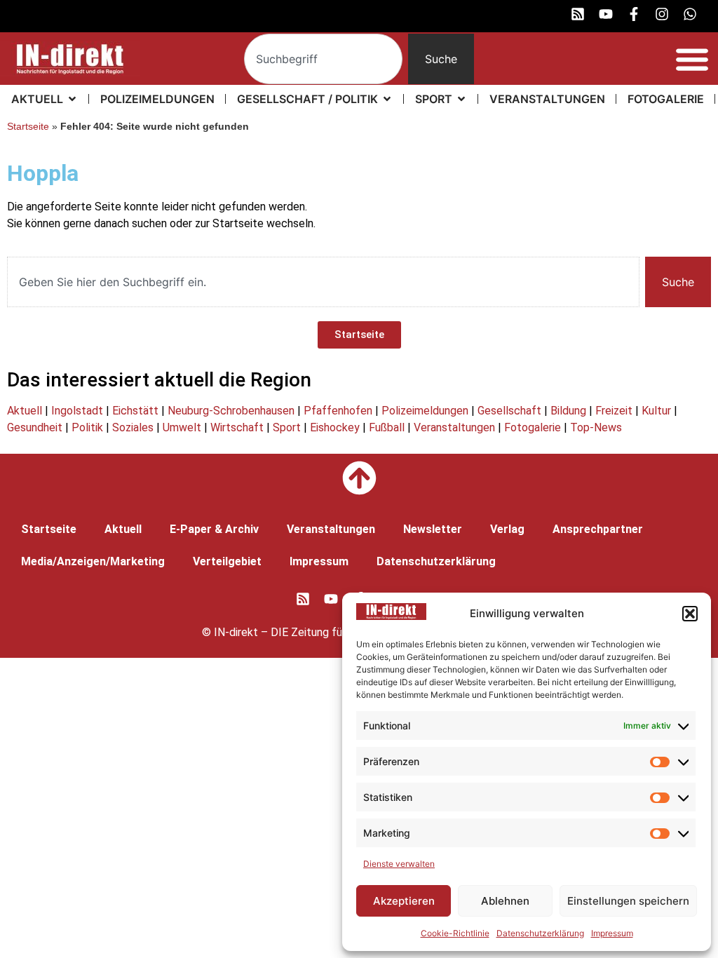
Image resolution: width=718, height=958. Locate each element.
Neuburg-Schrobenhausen (231, 410)
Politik (87, 427)
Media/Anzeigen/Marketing (93, 561)
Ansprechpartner (598, 529)
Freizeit (613, 410)
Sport (287, 427)
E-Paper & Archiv (214, 529)
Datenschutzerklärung (540, 933)
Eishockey (335, 427)
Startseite (28, 126)
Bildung (568, 410)
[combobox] (323, 59)
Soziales (133, 427)
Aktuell (24, 410)
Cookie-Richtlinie (455, 933)
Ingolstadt (77, 410)
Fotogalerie (532, 427)
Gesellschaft (509, 410)
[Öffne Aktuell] (72, 98)
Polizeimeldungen (424, 410)
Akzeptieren (404, 901)
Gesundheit (34, 427)
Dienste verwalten (399, 863)
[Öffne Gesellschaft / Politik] (387, 98)
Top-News (596, 427)
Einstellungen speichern (628, 901)
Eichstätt (135, 410)
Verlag (507, 529)
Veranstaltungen (454, 427)
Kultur (656, 410)
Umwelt (182, 427)
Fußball (387, 427)
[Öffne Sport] (461, 98)
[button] (690, 614)
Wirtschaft (237, 427)
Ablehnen (505, 901)
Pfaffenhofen (338, 410)
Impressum (612, 933)
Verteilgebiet (227, 561)
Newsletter (432, 529)
